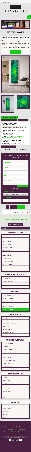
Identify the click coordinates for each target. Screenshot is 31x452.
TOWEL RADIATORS (7, 241)
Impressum (5, 417)
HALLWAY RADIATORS (7, 306)
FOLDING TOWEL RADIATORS (9, 323)
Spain (28, 431)
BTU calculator (5, 377)
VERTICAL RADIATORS (7, 255)
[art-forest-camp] (23, 102)
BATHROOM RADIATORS (8, 298)
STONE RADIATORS (7, 352)
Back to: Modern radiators (15, 224)
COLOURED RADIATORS (8, 363)
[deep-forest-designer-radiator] (8, 104)
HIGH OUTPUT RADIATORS (8, 267)
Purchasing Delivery (10, 429)
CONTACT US (5, 405)
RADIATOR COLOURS (7, 380)
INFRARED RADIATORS (7, 329)
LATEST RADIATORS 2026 (12, 1)
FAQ (3, 394)
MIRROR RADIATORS (7, 366)
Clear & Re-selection (23, 186)
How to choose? (6, 388)
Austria (12, 431)
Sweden (6, 433)
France (19, 431)
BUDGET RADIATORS (7, 335)
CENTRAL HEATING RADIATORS (9, 238)
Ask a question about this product (9, 146)
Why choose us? (6, 383)
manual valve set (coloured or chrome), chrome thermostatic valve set (14, 136)
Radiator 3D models (6, 391)
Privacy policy (5, 414)
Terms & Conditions (6, 411)
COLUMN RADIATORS (7, 258)
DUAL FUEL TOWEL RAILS (8, 286)
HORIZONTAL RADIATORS (8, 253)
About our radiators (6, 386)
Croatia (10, 433)
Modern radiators (22, 1)
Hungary (13, 433)
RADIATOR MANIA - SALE (8, 236)
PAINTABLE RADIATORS (7, 321)
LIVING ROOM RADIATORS (8, 295)
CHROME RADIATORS (7, 349)
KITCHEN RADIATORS (7, 303)
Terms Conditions (21, 429)
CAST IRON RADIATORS (7, 354)
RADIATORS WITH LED (7, 326)
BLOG (4, 397)
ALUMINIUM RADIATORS (8, 343)
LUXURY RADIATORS (7, 244)
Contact (4, 426)
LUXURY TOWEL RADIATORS (8, 247)
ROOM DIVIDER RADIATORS (8, 332)
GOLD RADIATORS (6, 346)
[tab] (9, 117)
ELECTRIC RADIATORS (7, 278)
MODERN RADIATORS (7, 264)
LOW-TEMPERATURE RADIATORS (9, 269)
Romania (17, 433)
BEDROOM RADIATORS (7, 301)
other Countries (23, 433)
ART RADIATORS (6, 318)
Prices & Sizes (15, 52)
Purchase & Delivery (7, 408)
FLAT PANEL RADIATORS (8, 261)
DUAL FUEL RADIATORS (8, 284)
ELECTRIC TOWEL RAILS (8, 281)
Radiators (4, 1)
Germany (16, 431)
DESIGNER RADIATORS (7, 250)
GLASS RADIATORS (7, 369)
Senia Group (19, 426)
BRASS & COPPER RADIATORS (9, 357)
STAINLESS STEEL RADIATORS (9, 360)
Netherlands (23, 431)
